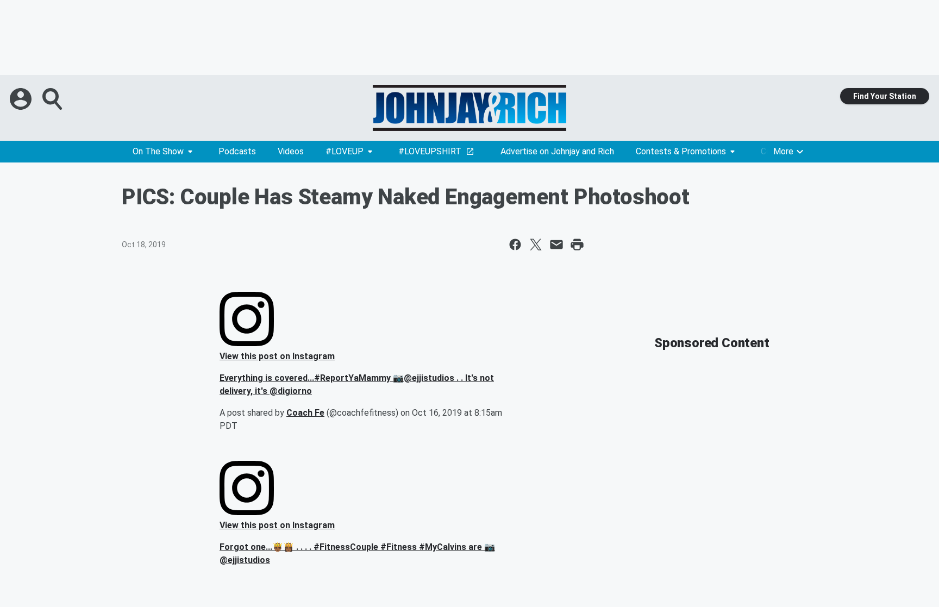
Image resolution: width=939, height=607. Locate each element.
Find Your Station (884, 96)
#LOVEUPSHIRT (429, 151)
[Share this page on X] (535, 244)
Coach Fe (305, 413)
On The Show (158, 151)
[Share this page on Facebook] (515, 244)
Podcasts (237, 151)
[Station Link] (469, 108)
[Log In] (22, 99)
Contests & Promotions (681, 151)
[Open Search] (53, 99)
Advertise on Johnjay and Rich (557, 151)
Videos (291, 151)
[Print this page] (577, 244)
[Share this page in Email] (556, 244)
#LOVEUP (344, 151)
